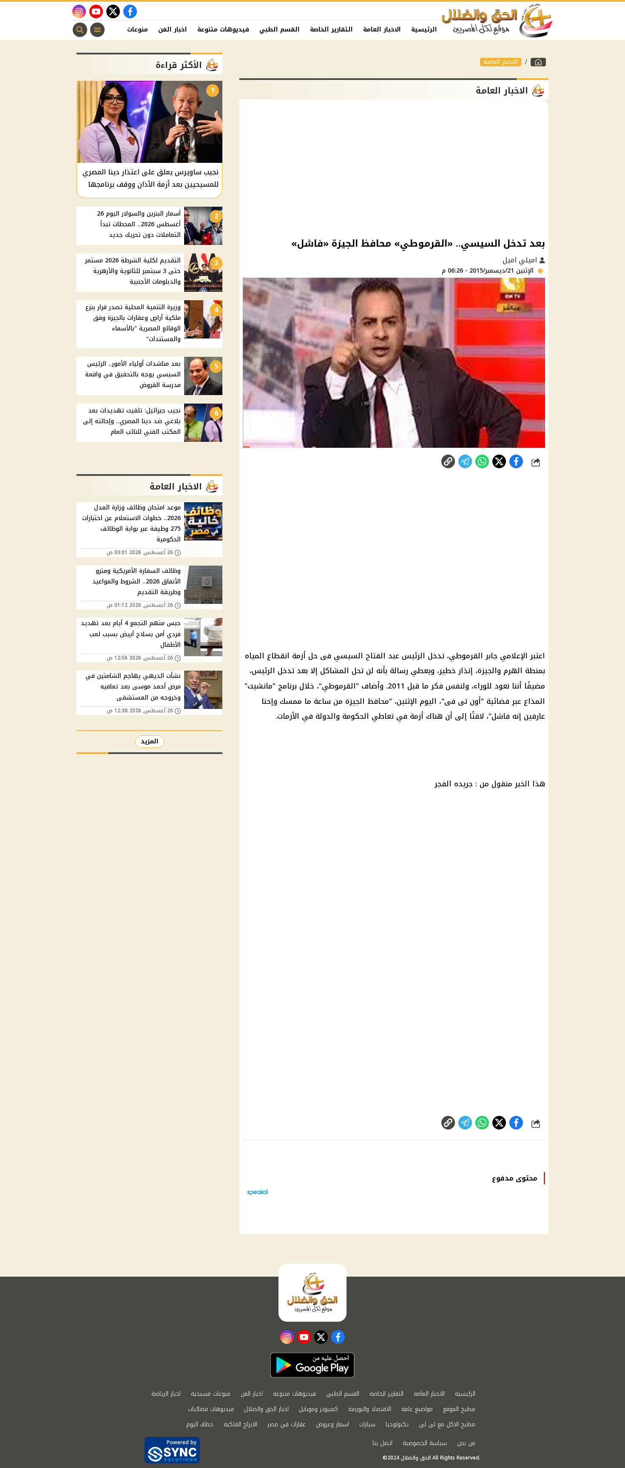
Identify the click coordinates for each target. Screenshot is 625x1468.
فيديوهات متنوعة (223, 29)
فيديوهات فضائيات (211, 1409)
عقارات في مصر (286, 1424)
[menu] (97, 29)
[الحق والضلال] (538, 62)
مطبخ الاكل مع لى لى (447, 1424)
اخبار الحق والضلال (266, 1409)
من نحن (466, 1443)
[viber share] (465, 461)
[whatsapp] (448, 461)
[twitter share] (499, 461)
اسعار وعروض (332, 1424)
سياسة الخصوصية (425, 1443)
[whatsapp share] (482, 461)
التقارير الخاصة (331, 29)
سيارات (367, 1424)
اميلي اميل (521, 260)
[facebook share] (516, 461)
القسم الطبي (279, 29)
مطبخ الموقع (459, 1409)
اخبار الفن (172, 29)
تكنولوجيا (397, 1424)
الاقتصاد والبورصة (369, 1409)
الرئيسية (424, 29)
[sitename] (312, 1292)
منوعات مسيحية (210, 1394)
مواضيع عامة (417, 1409)
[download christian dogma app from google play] (312, 1365)
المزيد (150, 741)
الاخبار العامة (382, 29)
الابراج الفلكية (240, 1424)
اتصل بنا (382, 1443)
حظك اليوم (199, 1424)
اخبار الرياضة (166, 1394)
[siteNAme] (497, 21)
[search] (80, 29)
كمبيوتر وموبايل (318, 1409)
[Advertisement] (394, 167)
